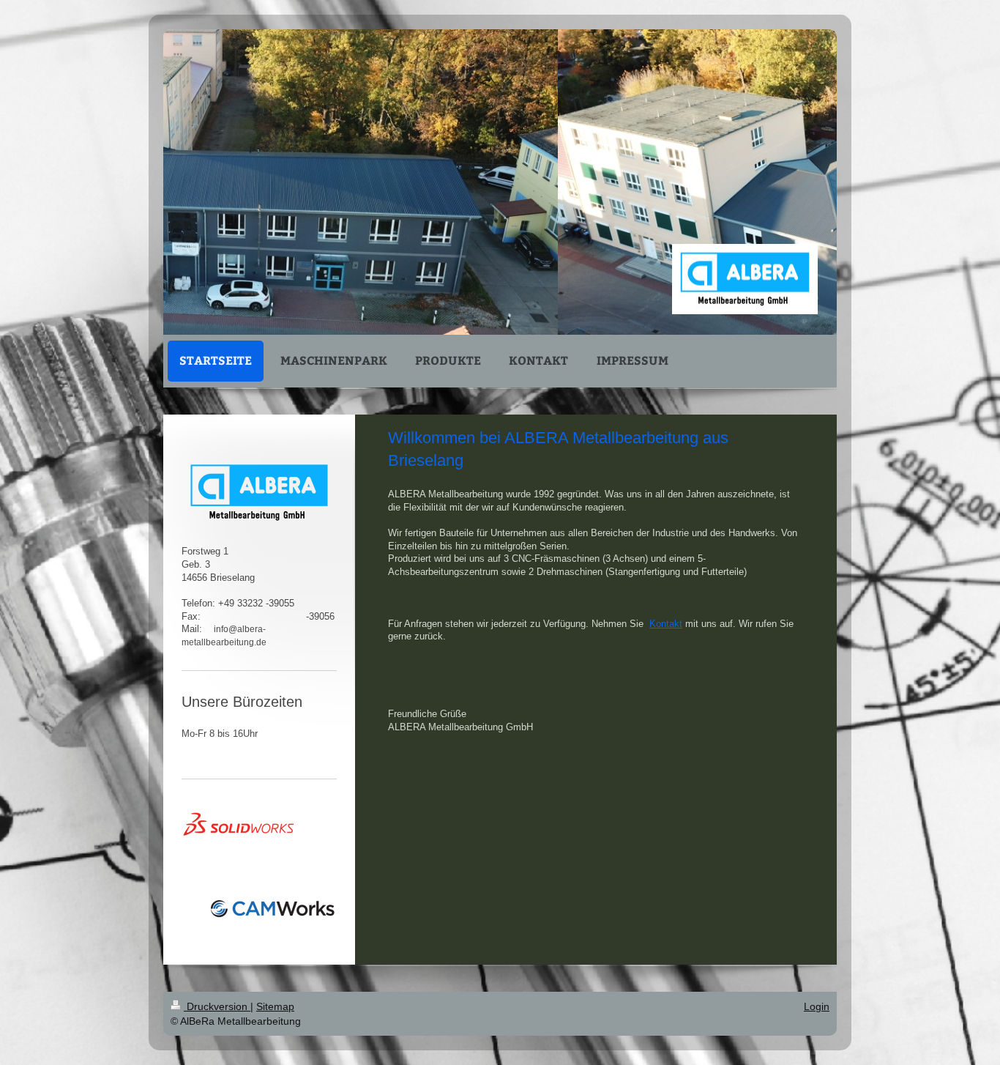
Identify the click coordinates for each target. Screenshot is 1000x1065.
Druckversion (217, 1006)
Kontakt (665, 624)
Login (816, 1006)
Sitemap (275, 1006)
